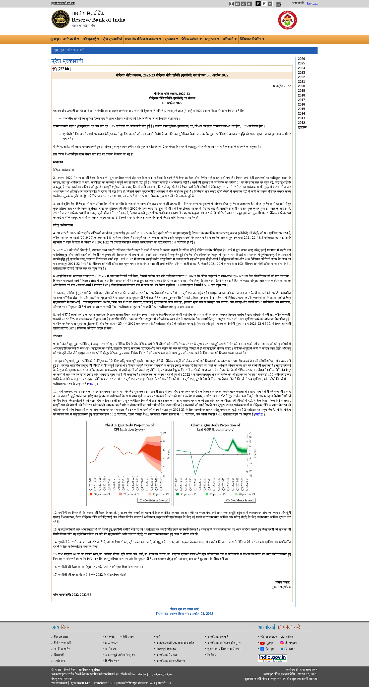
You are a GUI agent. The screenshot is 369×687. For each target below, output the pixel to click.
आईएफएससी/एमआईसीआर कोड (175, 643)
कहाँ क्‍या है (292, 669)
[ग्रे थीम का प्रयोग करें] (270, 3)
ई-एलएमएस (111, 643)
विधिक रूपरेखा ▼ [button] (191, 39)
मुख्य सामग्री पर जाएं (63, 3)
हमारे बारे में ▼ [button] (71, 39)
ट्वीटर (289, 637)
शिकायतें (59, 655)
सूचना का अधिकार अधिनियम (223, 649)
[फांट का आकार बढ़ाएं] (237, 3)
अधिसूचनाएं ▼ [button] (91, 39)
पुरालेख (302, 127)
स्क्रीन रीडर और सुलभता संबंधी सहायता (294, 678)
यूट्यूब (269, 643)
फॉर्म (158, 637)
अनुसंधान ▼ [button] (212, 39)
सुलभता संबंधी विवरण (256, 678)
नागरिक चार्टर (62, 649)
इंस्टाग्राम (291, 643)
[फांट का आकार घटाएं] (249, 3)
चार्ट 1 (91, 384)
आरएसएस (272, 637)
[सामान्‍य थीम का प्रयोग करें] (264, 3)
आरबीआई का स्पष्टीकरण (170, 661)
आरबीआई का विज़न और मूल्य (223, 643)
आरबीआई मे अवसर (167, 655)
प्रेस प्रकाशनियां (112, 39)
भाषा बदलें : (298, 3)
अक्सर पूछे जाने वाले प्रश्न (120, 655)
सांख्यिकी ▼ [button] (230, 39)
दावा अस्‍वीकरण (309, 669)
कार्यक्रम (110, 649)
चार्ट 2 (258, 414)
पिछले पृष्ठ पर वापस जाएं (184, 609)
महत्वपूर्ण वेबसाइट (166, 649)
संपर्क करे (59, 661)
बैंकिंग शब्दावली (62, 643)
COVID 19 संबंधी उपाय (119, 637)
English (312, 3)
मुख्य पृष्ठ (55, 39)
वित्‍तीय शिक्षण (112, 661)
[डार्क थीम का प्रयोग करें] (258, 3)
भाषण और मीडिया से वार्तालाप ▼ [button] (143, 39)
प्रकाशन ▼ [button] (172, 39)
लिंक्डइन (290, 649)
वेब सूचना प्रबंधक (61, 678)
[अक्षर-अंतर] (231, 3)
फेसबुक (270, 649)
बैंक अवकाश (61, 637)
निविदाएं (211, 655)
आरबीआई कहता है (217, 637)
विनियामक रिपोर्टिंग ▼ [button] (252, 39)
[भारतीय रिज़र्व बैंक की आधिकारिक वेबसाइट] (89, 18)
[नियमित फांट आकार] (243, 3)
